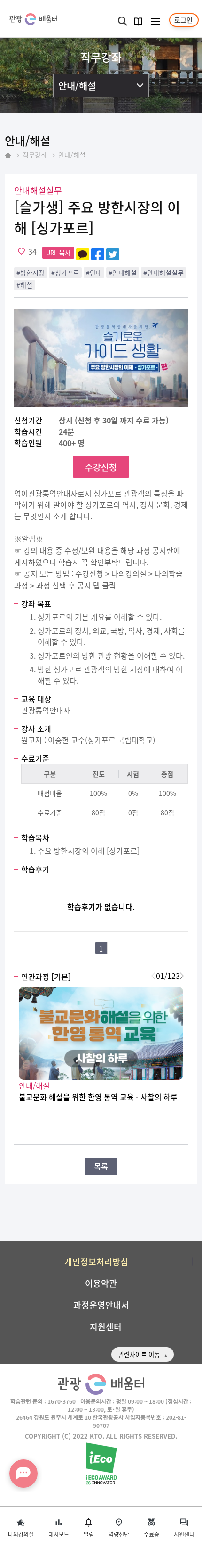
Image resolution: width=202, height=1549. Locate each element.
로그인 (183, 20)
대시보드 (58, 1534)
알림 (89, 1534)
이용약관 (101, 1283)
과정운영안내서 (101, 1305)
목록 (101, 1166)
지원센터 (184, 1534)
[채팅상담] (23, 1473)
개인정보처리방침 (96, 1261)
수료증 (151, 1534)
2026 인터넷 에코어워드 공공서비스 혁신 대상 (101, 1464)
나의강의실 (21, 1534)
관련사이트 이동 (139, 1354)
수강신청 (101, 467)
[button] (181, 975)
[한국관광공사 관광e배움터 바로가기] (33, 19)
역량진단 (119, 1534)
